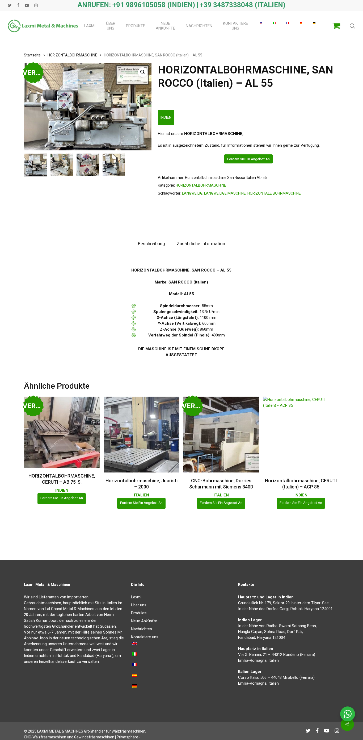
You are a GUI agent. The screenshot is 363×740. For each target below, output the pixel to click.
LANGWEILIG (192, 193)
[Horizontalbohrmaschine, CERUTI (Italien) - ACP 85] (301, 434)
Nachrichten (141, 629)
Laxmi (136, 597)
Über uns (138, 605)
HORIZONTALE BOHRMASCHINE (274, 193)
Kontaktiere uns (144, 637)
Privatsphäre (127, 737)
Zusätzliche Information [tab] (201, 243)
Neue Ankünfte (144, 621)
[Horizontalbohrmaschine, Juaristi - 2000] (141, 434)
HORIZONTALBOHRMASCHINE (72, 55)
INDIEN (166, 117)
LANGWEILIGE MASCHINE (225, 193)
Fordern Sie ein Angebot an (248, 159)
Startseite (32, 55)
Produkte (139, 613)
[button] (142, 72)
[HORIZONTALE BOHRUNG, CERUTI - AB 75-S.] (62, 432)
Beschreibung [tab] (151, 243)
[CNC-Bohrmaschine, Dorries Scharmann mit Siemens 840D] (221, 434)
